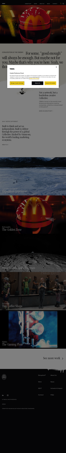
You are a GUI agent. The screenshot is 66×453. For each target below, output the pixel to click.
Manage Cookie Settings (17, 83)
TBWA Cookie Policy (34, 78)
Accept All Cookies (50, 83)
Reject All (37, 83)
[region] (33, 76)
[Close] (56, 67)
